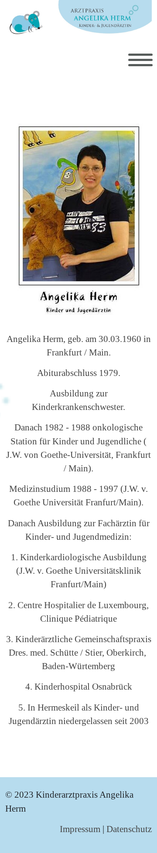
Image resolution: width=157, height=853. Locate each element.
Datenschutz (129, 829)
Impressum (80, 829)
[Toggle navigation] (140, 60)
